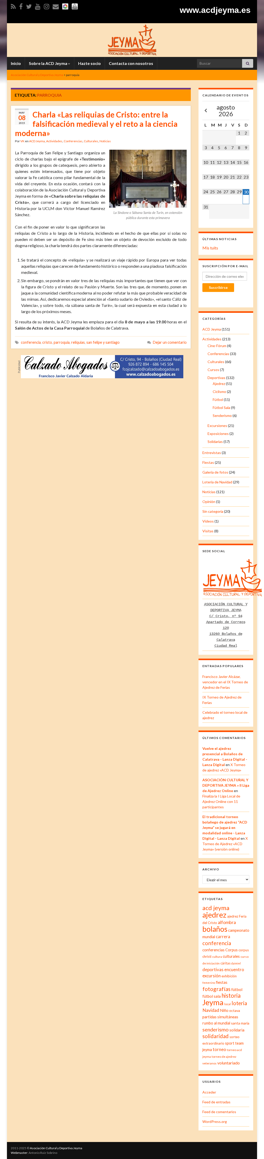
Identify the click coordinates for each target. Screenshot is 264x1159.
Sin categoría (212, 511)
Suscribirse (218, 287)
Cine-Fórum (217, 345)
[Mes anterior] (205, 111)
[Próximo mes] (246, 111)
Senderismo (222, 415)
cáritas (225, 963)
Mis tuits (210, 247)
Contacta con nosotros (131, 63)
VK (22, 141)
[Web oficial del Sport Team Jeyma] (75, 5)
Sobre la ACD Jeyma (48, 63)
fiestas (221, 982)
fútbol (236, 989)
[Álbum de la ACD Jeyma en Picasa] (65, 5)
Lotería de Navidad (217, 482)
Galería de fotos (215, 472)
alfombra (227, 922)
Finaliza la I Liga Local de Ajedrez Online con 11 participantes (221, 801)
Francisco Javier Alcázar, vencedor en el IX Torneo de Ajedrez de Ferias (225, 682)
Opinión (208, 501)
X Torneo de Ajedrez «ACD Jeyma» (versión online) (225, 843)
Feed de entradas (216, 1102)
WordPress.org (214, 1121)
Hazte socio (89, 63)
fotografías (216, 989)
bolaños (214, 929)
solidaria (236, 1030)
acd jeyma (215, 907)
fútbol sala (211, 996)
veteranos (209, 1063)
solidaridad (215, 1036)
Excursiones (217, 425)
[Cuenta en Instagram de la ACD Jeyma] (46, 5)
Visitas (207, 531)
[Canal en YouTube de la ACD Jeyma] (37, 5)
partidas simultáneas (220, 1016)
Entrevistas (211, 452)
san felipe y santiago (103, 342)
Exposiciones (218, 433)
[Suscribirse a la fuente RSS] (13, 5)
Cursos (213, 369)
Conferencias (73, 141)
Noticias (105, 141)
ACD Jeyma (37, 141)
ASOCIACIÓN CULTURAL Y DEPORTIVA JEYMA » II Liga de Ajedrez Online (225, 785)
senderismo (215, 1029)
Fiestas (208, 462)
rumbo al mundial (216, 1023)
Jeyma (213, 1002)
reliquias (78, 342)
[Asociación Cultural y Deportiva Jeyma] (132, 39)
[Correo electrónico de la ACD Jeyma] (56, 5)
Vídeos (208, 521)
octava (234, 1010)
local (227, 1004)
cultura (217, 957)
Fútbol (218, 399)
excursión (211, 975)
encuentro (234, 969)
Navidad (210, 1010)
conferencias (213, 949)
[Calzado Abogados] (102, 366)
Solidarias (215, 441)
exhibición (229, 976)
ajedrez (214, 914)
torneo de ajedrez (224, 1057)
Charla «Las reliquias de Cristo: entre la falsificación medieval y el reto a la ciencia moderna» (96, 124)
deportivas (213, 969)
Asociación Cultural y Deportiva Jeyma (56, 1148)
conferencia (31, 342)
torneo (219, 1049)
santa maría (240, 1023)
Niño (224, 1010)
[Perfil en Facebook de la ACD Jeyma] (21, 5)
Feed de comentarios (219, 1112)
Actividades (54, 141)
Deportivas (216, 377)
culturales (231, 956)
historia (231, 995)
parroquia (62, 342)
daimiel (236, 963)
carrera (223, 936)
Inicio (16, 63)
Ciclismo (219, 391)
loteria (239, 1003)
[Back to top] (252, 1147)
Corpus (231, 950)
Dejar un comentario (170, 342)
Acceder (209, 1092)
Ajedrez (219, 383)
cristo (47, 342)
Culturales (91, 141)
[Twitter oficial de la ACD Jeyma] (29, 5)
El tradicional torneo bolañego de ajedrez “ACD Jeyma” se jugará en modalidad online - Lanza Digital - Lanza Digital (224, 827)
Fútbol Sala (221, 407)
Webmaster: (19, 1153)
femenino (208, 982)
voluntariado (228, 1062)
